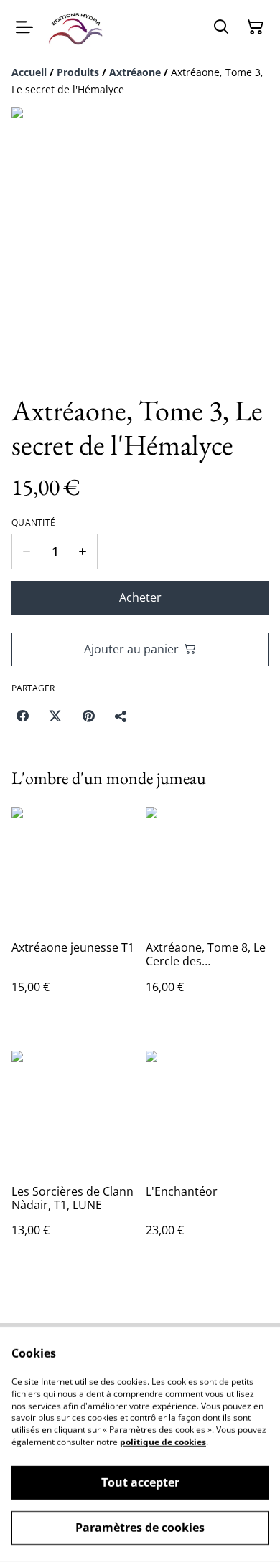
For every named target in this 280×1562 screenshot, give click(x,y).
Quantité (33, 523)
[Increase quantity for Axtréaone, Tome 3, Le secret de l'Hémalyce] (83, 551)
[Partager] (121, 715)
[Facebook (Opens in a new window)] (22, 715)
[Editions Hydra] (75, 27)
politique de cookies (163, 1442)
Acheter (140, 597)
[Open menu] (24, 27)
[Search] (221, 27)
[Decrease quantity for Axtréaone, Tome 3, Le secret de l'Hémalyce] (26, 551)
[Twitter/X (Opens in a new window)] (55, 715)
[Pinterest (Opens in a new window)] (88, 715)
